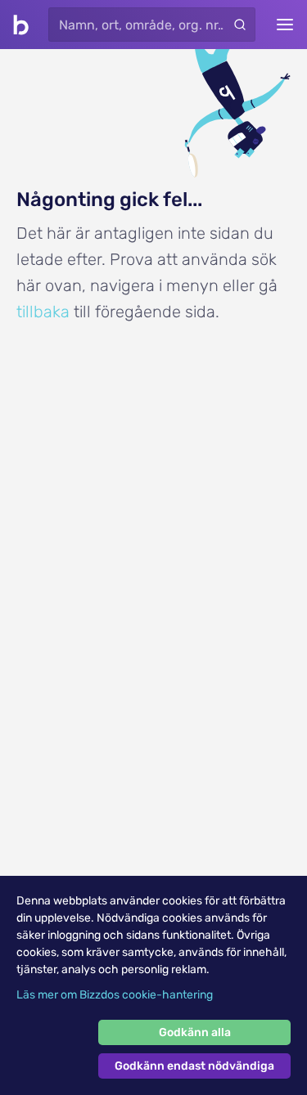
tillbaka (43, 311)
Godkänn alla (195, 1032)
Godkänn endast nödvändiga (194, 1066)
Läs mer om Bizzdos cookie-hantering (114, 995)
